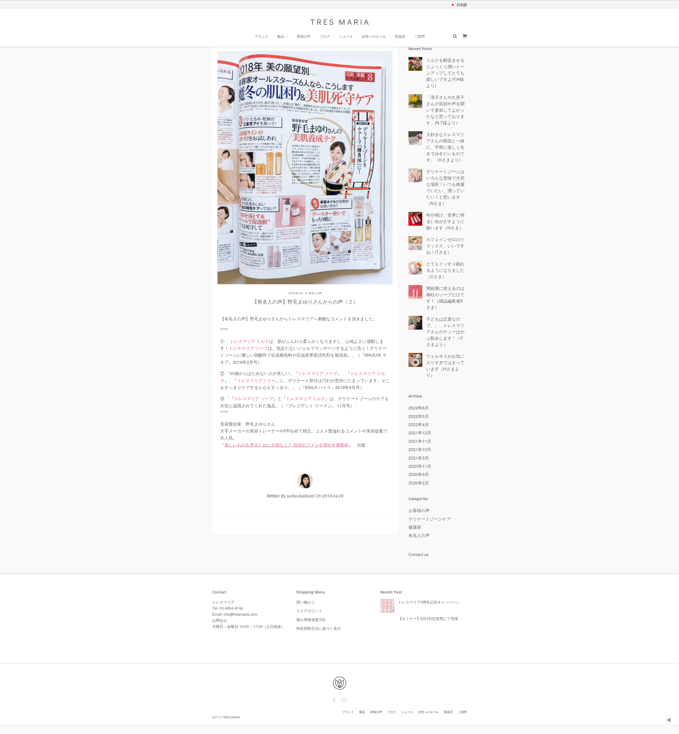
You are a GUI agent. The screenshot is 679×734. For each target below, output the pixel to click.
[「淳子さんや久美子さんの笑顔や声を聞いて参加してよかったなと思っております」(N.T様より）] (415, 101)
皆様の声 (304, 36)
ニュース (346, 36)
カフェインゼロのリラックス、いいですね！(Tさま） (445, 245)
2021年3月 (418, 458)
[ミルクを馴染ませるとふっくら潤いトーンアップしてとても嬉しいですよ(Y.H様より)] (415, 64)
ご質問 (419, 36)
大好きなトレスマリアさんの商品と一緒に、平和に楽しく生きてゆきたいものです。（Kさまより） (445, 147)
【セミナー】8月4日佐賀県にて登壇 (428, 618)
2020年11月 (419, 466)
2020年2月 (418, 483)
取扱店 (400, 36)
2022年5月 (418, 416)
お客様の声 (419, 510)
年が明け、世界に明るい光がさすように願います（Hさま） (445, 221)
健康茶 (414, 527)
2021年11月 (419, 441)
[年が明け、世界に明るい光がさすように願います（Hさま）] (415, 219)
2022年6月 (418, 408)
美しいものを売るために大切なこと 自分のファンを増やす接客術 (286, 445)
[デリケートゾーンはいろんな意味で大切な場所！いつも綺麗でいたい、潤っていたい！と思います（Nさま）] (415, 175)
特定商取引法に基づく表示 (318, 628)
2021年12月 (419, 433)
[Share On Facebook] (669, 707)
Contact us (418, 554)
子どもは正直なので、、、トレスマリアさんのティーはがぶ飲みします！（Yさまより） (445, 331)
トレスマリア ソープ (248, 348)
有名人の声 (315, 293)
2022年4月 (418, 424)
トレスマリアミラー (256, 380)
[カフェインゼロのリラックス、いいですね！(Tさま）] (415, 243)
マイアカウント (309, 610)
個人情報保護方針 (311, 619)
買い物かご (305, 602)
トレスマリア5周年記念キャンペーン (429, 602)
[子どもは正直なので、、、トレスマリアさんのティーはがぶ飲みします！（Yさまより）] (415, 323)
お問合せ (219, 620)
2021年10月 (419, 449)
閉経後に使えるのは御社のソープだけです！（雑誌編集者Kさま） (445, 297)
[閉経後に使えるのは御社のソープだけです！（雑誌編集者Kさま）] (415, 292)
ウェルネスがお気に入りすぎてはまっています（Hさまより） (445, 365)
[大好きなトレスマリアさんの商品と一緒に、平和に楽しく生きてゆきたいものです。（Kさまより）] (415, 138)
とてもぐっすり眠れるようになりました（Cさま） (445, 270)
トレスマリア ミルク (305, 398)
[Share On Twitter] (677, 707)
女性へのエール (374, 36)
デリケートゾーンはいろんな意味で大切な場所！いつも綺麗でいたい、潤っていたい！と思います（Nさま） (445, 187)
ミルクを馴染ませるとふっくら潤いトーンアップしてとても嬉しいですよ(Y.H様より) (445, 73)
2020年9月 (418, 474)
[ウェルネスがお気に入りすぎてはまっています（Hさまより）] (415, 360)
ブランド (261, 36)
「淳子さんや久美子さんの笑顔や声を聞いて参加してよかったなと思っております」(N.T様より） (445, 110)
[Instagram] (344, 700)
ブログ (325, 36)
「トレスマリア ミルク (247, 341)
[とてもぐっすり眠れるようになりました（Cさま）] (415, 268)
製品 (280, 36)
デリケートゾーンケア (429, 519)
